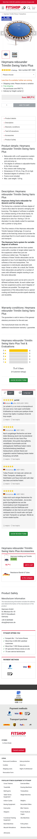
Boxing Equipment (9, 804)
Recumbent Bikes (25, 804)
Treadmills (7, 787)
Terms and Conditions (10, 761)
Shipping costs (7, 769)
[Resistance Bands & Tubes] (6, 573)
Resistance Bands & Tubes (20, 573)
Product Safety (10, 140)
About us (22, 765)
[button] (6, 55)
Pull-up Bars (24, 824)
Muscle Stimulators (10, 827)
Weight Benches (25, 795)
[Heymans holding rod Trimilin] (6, 558)
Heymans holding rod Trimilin (21, 556)
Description (9, 123)
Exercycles (7, 808)
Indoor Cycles (8, 801)
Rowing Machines (26, 787)
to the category (27, 578)
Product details (10, 118)
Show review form (18, 380)
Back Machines (8, 824)
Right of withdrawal (26, 769)
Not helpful (16, 420)
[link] (10, 667)
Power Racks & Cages (25, 813)
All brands (7, 833)
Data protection (25, 761)
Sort (10, 393)
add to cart (24, 105)
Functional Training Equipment (10, 819)
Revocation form (8, 772)
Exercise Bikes (24, 783)
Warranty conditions (12, 127)
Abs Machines (24, 818)
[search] (29, 8)
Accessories (9, 135)
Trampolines (24, 791)
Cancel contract (18, 750)
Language (27, 393)
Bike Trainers (24, 808)
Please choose (8, 75)
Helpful (7, 420)
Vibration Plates (25, 827)
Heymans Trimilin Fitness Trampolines (15, 14)
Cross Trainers (8, 783)
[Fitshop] (13, 8)
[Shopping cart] (34, 8)
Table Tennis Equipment (7, 796)
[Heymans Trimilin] (7, 19)
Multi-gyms (7, 791)
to (7, 743)
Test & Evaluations (12, 131)
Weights (23, 801)
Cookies (5, 765)
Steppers (6, 812)
